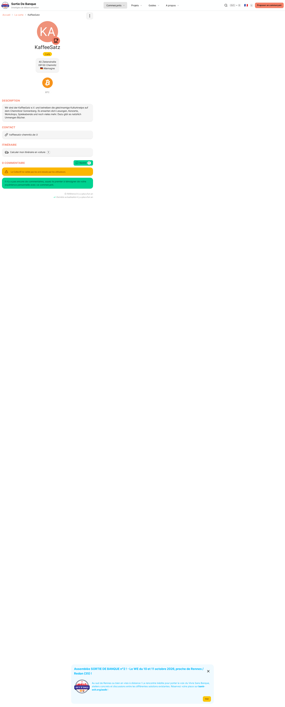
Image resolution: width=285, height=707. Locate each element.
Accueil (6, 14)
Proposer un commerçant (269, 5)
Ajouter (84, 163)
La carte (19, 14)
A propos (171, 5)
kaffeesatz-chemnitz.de (22, 134)
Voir (207, 699)
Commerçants (113, 5)
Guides (152, 5)
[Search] (226, 5)
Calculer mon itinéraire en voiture (29, 152)
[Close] (208, 671)
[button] (89, 16)
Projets (135, 5)
